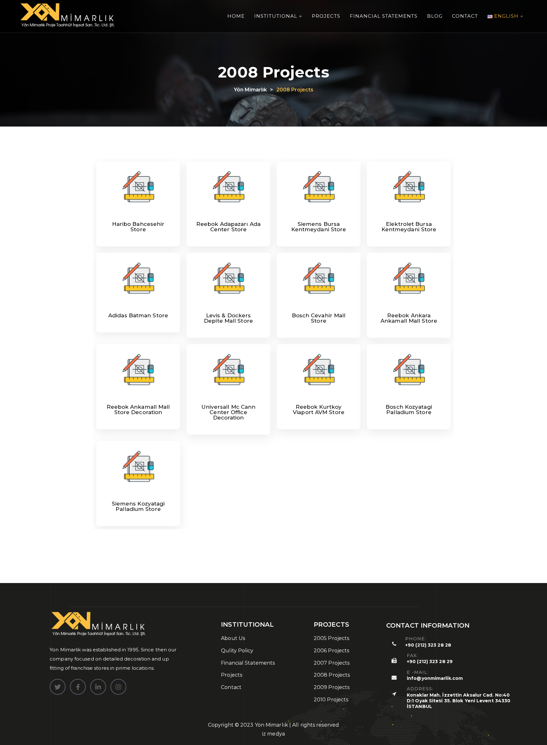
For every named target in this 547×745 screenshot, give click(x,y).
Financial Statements (384, 16)
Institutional (275, 16)
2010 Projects (331, 700)
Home (236, 16)
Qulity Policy (237, 651)
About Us (233, 638)
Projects (326, 16)
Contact (465, 16)
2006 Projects (331, 651)
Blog (435, 16)
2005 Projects (331, 638)
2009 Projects (331, 687)
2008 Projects (332, 675)
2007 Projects (331, 663)
